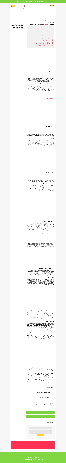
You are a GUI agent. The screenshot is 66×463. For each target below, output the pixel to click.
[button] (33, 231)
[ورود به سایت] (33, 228)
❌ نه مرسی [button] (33, 236)
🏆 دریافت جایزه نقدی (33, 234)
